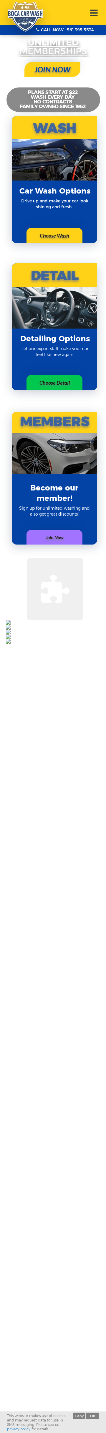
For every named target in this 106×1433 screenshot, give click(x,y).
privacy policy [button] (18, 1429)
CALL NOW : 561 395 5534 (67, 30)
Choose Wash (54, 235)
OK (92, 1416)
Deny (79, 1416)
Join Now (55, 537)
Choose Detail (54, 382)
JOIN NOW (52, 69)
